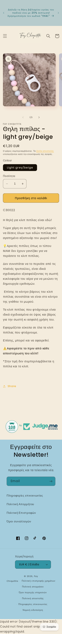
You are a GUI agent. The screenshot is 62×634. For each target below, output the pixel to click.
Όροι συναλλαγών (19, 521)
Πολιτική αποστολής (33, 598)
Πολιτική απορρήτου (33, 586)
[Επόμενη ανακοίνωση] (58, 13)
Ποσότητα (9, 176)
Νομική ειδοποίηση (33, 610)
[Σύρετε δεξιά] (39, 117)
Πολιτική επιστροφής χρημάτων (38, 580)
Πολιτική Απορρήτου (20, 504)
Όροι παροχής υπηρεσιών (33, 592)
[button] (5, 36)
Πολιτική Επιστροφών (21, 513)
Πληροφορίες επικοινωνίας (25, 496)
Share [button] (12, 386)
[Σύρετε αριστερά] (23, 117)
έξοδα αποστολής (45, 151)
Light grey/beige (20, 167)
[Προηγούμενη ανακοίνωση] (3, 13)
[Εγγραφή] (50, 481)
